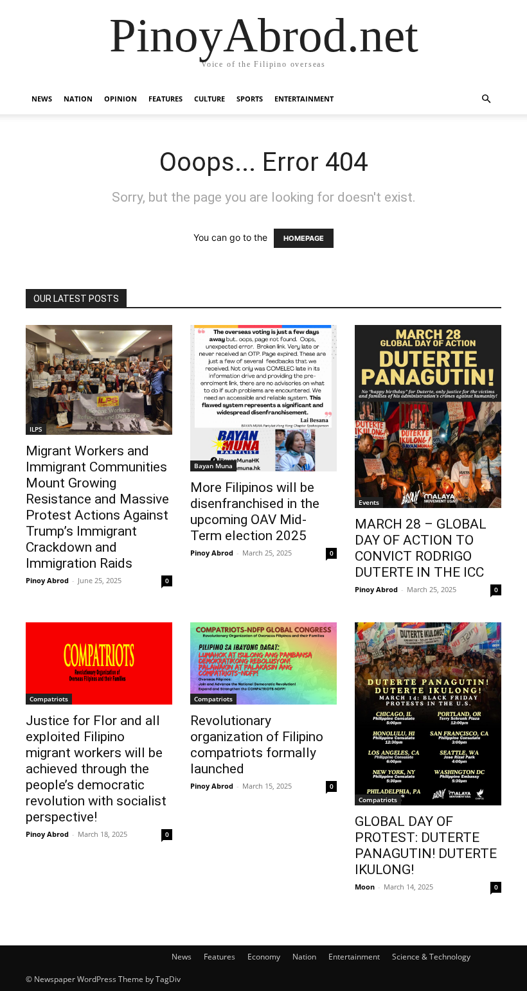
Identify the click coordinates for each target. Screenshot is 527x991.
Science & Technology (431, 956)
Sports (250, 98)
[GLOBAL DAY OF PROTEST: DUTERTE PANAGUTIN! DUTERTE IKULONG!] (428, 713)
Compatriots (49, 698)
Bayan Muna (213, 465)
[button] (485, 99)
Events (369, 502)
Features (165, 98)
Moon (365, 886)
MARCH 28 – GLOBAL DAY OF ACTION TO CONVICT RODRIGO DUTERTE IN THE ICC (421, 548)
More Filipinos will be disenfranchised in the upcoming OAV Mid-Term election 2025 (254, 511)
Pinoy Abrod (47, 580)
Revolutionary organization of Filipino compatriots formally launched (256, 744)
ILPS (36, 429)
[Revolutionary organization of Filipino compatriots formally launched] (263, 663)
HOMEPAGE (303, 238)
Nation (78, 98)
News (41, 98)
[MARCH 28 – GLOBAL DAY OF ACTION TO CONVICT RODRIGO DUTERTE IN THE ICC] (428, 416)
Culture (209, 98)
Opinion (120, 98)
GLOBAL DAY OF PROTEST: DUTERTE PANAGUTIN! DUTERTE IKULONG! (426, 845)
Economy (263, 956)
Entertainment (304, 98)
